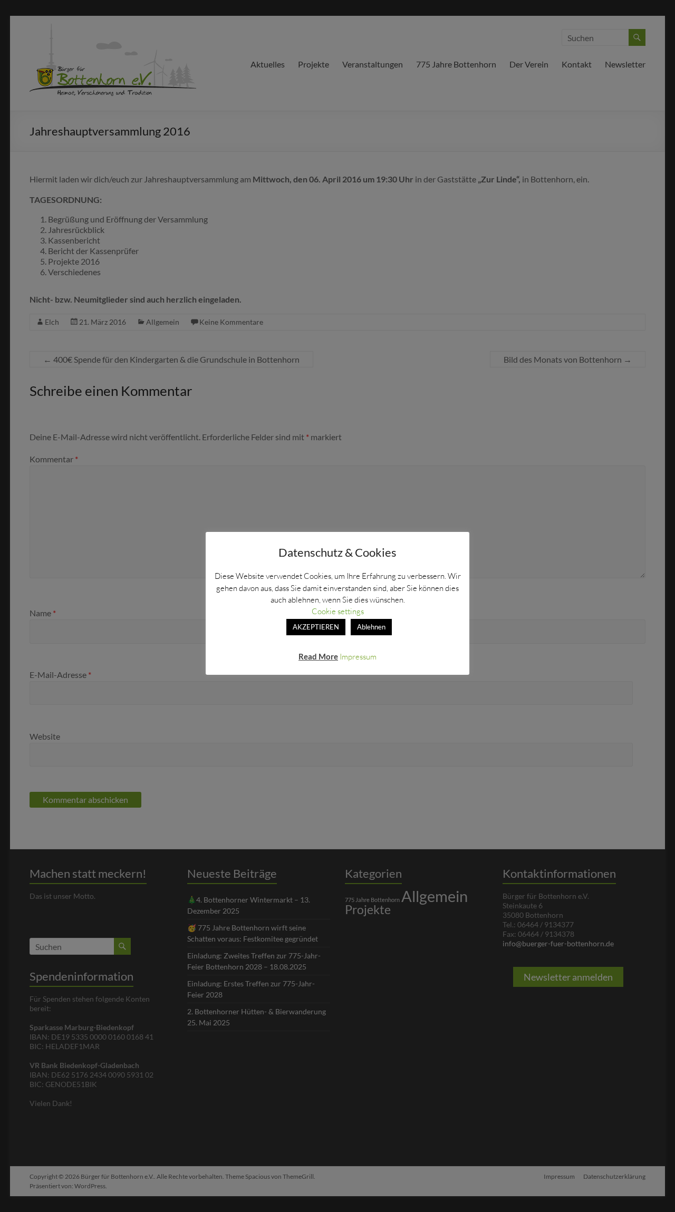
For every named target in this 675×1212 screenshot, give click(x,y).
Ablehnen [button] (371, 627)
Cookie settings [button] (338, 611)
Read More (318, 656)
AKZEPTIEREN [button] (316, 627)
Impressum (358, 656)
